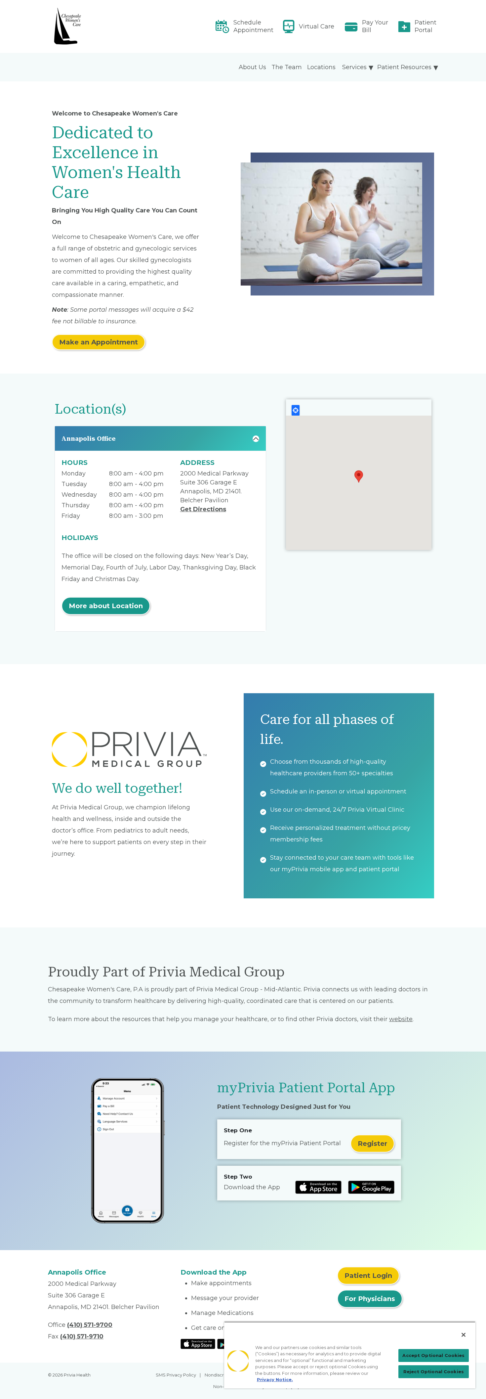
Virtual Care (316, 26)
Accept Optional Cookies (433, 1355)
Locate (296, 410)
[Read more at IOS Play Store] (318, 1187)
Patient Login (368, 1276)
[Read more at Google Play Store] (371, 1187)
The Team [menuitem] (286, 67)
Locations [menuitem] (321, 67)
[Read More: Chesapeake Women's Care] (110, 26)
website (401, 1019)
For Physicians (369, 1299)
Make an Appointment (98, 342)
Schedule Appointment (253, 26)
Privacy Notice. (275, 1379)
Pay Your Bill (375, 26)
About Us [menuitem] (252, 67)
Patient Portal (425, 26)
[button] (358, 476)
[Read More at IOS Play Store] (198, 1343)
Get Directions (203, 509)
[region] (349, 1355)
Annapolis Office (88, 438)
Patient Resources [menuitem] (404, 67)
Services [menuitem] (354, 67)
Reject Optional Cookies (433, 1371)
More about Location (106, 606)
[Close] (463, 1335)
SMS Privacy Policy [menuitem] (176, 1374)
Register (372, 1144)
